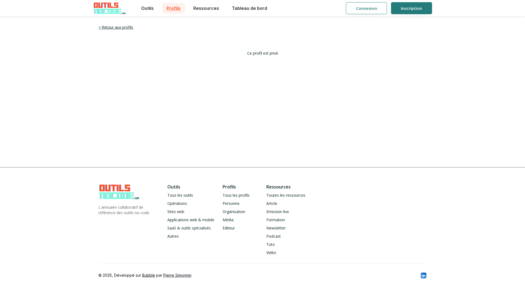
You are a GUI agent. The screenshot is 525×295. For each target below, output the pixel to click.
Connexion (366, 8)
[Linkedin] (423, 275)
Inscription (411, 8)
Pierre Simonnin (177, 275)
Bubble (148, 275)
